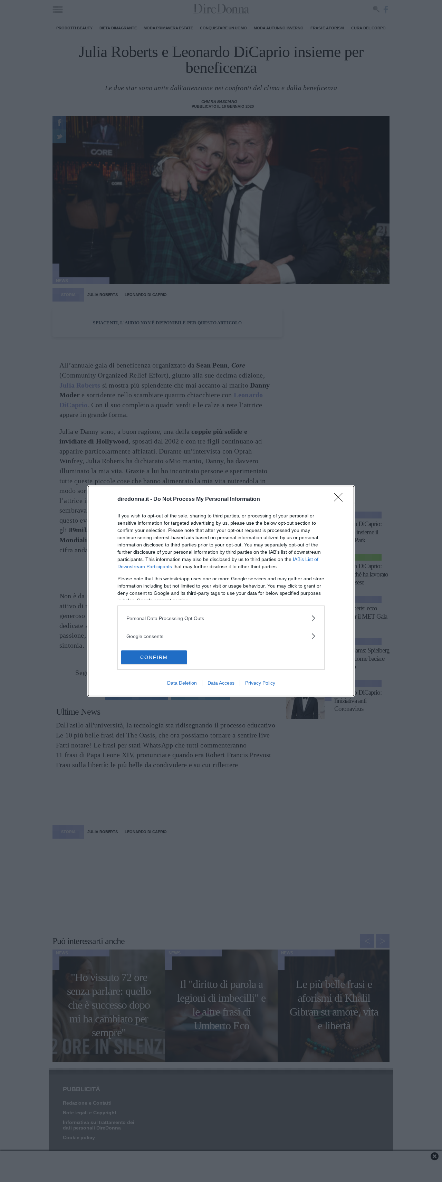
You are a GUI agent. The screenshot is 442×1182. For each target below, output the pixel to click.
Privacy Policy (260, 683)
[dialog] (221, 591)
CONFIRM (154, 657)
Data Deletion (182, 683)
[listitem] (221, 618)
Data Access (221, 683)
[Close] (340, 499)
